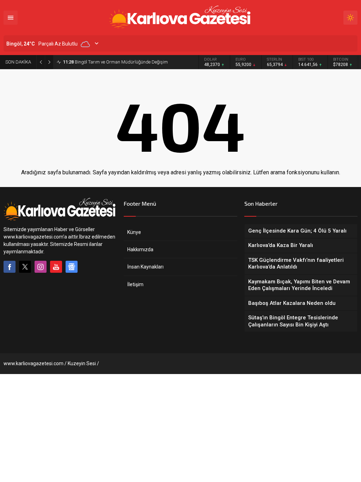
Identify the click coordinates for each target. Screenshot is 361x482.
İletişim (135, 284)
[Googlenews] (72, 267)
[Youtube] (56, 267)
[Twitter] (25, 267)
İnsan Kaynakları (145, 267)
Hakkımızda (140, 249)
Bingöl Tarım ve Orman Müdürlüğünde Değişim (115, 62)
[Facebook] (10, 267)
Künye (134, 232)
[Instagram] (41, 267)
